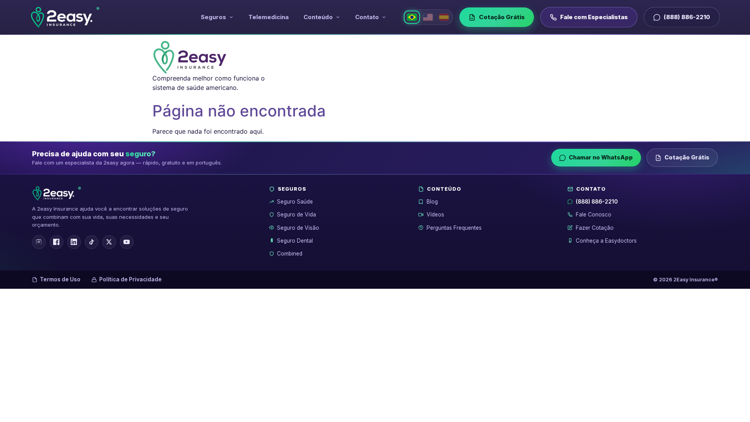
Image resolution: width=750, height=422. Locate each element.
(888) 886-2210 (687, 17)
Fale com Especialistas (594, 17)
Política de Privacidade (130, 279)
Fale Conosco (593, 214)
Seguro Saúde (295, 201)
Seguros (213, 17)
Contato (367, 17)
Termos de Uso (60, 279)
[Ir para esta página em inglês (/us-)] (428, 17)
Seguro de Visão (298, 228)
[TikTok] (91, 242)
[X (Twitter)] (109, 242)
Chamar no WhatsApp (601, 157)
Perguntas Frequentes (454, 228)
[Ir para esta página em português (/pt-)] (412, 17)
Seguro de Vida (296, 214)
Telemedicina (268, 17)
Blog (432, 201)
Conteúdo (318, 17)
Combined (289, 253)
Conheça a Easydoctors (606, 241)
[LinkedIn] (74, 242)
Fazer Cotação (595, 228)
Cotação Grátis (502, 17)
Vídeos (435, 214)
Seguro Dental (295, 241)
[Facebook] (56, 242)
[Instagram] (39, 242)
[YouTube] (127, 242)
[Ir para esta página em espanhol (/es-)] (444, 17)
